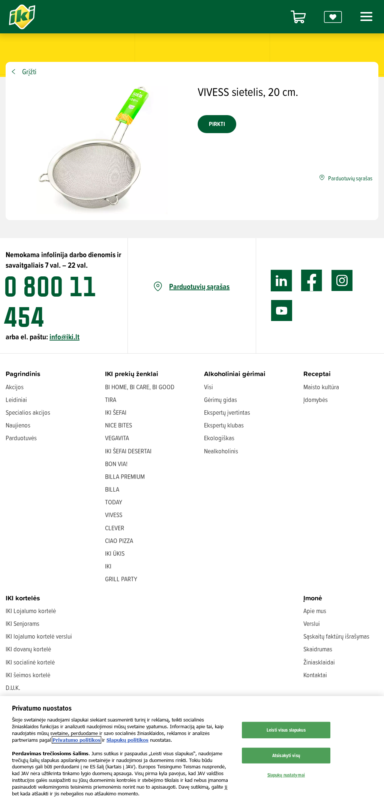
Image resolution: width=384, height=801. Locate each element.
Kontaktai (315, 675)
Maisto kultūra (321, 387)
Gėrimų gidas (220, 399)
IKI (108, 566)
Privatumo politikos (76, 740)
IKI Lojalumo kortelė (31, 610)
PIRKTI (217, 124)
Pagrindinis (23, 373)
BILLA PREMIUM (125, 476)
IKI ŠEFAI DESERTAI (128, 451)
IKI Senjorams (22, 623)
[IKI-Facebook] (311, 281)
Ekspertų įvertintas (227, 412)
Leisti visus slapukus (286, 729)
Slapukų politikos (127, 740)
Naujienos (18, 425)
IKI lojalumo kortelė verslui (39, 636)
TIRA (110, 399)
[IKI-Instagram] (342, 281)
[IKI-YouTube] (281, 311)
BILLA (112, 489)
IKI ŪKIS (114, 553)
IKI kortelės (23, 598)
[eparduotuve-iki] (298, 16)
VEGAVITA (117, 437)
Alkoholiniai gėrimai (235, 373)
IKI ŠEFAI (115, 412)
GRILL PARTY (121, 579)
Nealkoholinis (221, 451)
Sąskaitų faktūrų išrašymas (336, 636)
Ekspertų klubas (224, 425)
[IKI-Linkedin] (281, 281)
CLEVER (114, 527)
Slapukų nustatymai (286, 774)
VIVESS (113, 514)
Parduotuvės (21, 437)
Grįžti (29, 71)
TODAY (113, 502)
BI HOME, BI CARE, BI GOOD (139, 387)
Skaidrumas (317, 649)
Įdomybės (315, 399)
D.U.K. (13, 687)
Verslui (311, 623)
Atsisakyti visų (286, 755)
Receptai (317, 373)
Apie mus (314, 610)
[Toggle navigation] (365, 16)
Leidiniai (16, 399)
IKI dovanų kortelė (28, 649)
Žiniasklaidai (319, 662)
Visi (208, 387)
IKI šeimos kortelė (28, 675)
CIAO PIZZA (119, 540)
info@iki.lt (65, 336)
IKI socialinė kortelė (30, 662)
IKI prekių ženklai (131, 373)
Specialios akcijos (28, 412)
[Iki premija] (333, 16)
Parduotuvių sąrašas (199, 286)
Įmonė (312, 598)
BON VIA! (116, 463)
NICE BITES (118, 425)
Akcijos (15, 387)
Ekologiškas (219, 437)
